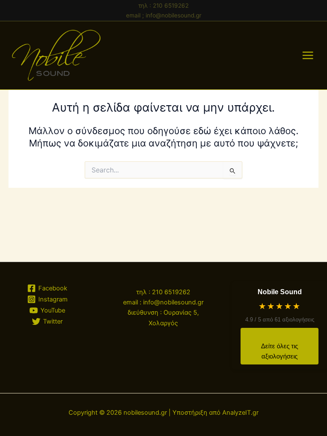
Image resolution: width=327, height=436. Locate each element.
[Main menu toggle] (307, 55)
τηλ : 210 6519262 (163, 5)
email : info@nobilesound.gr (163, 302)
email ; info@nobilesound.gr (163, 15)
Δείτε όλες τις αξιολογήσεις (279, 351)
